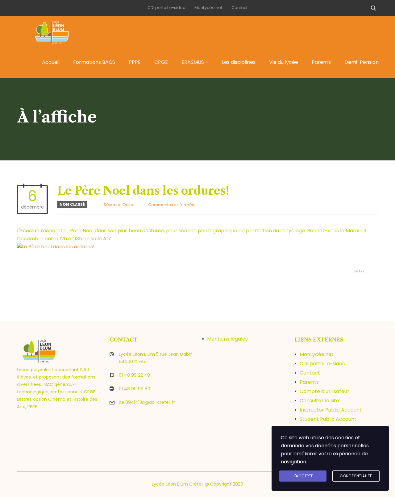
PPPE (135, 62)
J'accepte (303, 475)
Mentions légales (227, 338)
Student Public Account (328, 419)
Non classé (72, 204)
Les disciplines (239, 62)
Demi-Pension (361, 62)
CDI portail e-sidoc (166, 7)
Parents (321, 62)
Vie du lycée (283, 62)
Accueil (51, 62)
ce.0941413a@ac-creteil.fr (147, 402)
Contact (239, 7)
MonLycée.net (208, 7)
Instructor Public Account (331, 409)
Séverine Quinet (120, 205)
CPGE (161, 62)
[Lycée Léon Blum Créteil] (58, 31)
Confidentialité (356, 475)
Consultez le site (319, 400)
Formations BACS (94, 62)
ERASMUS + (194, 62)
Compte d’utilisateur (324, 391)
